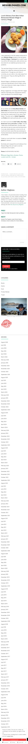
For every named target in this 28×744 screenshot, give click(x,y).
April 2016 (3, 706)
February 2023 (5, 465)
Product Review (5, 292)
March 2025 (4, 392)
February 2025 (5, 395)
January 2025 (4, 398)
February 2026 (5, 360)
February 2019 (5, 606)
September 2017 (5, 656)
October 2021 (4, 512)
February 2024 (5, 430)
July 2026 (3, 345)
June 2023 (3, 454)
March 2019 (4, 603)
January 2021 (4, 539)
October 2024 (4, 407)
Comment (22, 242)
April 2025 (3, 389)
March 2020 (4, 568)
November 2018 (5, 615)
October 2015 (4, 724)
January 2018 (4, 645)
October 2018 (4, 618)
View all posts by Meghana (16, 204)
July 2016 (3, 697)
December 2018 (5, 612)
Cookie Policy (10, 736)
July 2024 (3, 415)
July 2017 (3, 662)
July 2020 (3, 556)
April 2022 (3, 495)
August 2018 (4, 624)
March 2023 (4, 462)
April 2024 (3, 424)
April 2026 (3, 354)
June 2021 (3, 524)
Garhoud (3, 175)
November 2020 (5, 545)
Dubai (22, 174)
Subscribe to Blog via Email (11, 249)
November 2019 (5, 580)
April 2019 (3, 600)
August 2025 (4, 377)
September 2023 (5, 445)
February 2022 (5, 501)
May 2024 (3, 421)
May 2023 (3, 457)
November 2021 (5, 509)
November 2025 (5, 368)
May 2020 (3, 562)
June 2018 (3, 630)
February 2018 (5, 642)
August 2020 (4, 553)
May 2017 (3, 668)
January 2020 (4, 574)
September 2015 (5, 727)
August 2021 (4, 518)
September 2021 (5, 515)
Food (7, 174)
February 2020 (5, 571)
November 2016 (5, 686)
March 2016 (4, 709)
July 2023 (3, 451)
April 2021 (3, 530)
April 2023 (3, 459)
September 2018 (5, 621)
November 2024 (5, 404)
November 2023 (5, 439)
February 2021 (5, 536)
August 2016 (4, 694)
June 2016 (3, 700)
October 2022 (4, 477)
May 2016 (3, 703)
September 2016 (5, 691)
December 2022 (5, 471)
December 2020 (5, 542)
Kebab (18, 175)
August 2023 (4, 448)
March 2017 (4, 674)
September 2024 (5, 410)
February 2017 (5, 677)
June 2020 (3, 559)
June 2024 (3, 418)
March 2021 (4, 533)
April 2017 (3, 671)
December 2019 (5, 577)
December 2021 (5, 506)
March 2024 (4, 427)
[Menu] (14, 10)
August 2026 (4, 342)
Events (3, 286)
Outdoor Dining (21, 176)
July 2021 (3, 521)
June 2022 (3, 489)
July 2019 (3, 592)
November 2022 (5, 474)
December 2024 (5, 401)
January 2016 (4, 715)
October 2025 (4, 371)
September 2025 (5, 374)
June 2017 (3, 665)
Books (3, 283)
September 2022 (5, 480)
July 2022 (3, 486)
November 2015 (5, 721)
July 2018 (3, 627)
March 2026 (4, 357)
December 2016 (5, 683)
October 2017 (4, 653)
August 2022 (4, 483)
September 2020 (5, 551)
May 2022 (3, 492)
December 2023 (5, 436)
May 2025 (3, 386)
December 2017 (5, 647)
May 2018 (3, 633)
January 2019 (4, 609)
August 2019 (4, 589)
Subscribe (6, 266)
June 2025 (3, 383)
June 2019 (3, 595)
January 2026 (4, 363)
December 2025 (5, 365)
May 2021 (3, 527)
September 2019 (5, 586)
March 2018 (4, 639)
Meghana (4, 22)
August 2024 (4, 412)
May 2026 (3, 351)
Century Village (16, 174)
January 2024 (4, 433)
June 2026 (3, 348)
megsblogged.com (14, 5)
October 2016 (4, 689)
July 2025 (3, 380)
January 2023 (4, 468)
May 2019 (3, 597)
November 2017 (5, 650)
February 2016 (5, 712)
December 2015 (5, 718)
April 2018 (3, 636)
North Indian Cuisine (12, 176)
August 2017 (4, 659)
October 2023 (4, 442)
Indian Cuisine (9, 175)
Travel (3, 295)
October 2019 (4, 583)
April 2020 (3, 565)
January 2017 (4, 680)
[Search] (25, 1)
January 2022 (4, 504)
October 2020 (4, 548)
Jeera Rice (15, 175)
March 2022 (4, 498)
